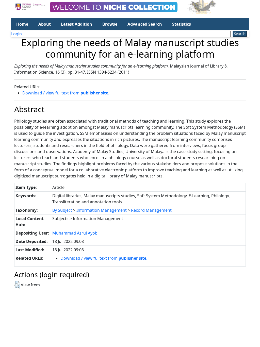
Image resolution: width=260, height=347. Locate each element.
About (44, 24)
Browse (109, 24)
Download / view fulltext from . (65, 93)
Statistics (181, 24)
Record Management (151, 210)
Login (16, 34)
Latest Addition (76, 24)
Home (22, 24)
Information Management (101, 210)
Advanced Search (144, 24)
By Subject (62, 210)
